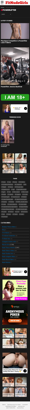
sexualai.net (21, 406)
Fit (25, 184)
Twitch (15, 214)
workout (5, 216)
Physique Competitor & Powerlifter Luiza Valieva (14, 42)
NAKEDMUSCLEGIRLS (11, 406)
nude (4, 204)
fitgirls (4, 187)
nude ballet (23, 204)
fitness (11, 187)
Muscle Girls (5, 244)
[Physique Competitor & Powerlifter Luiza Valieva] (15, 31)
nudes (4, 212)
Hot (9, 192)
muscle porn (16, 197)
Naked (24, 197)
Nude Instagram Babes (9, 256)
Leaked (11, 194)
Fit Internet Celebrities (9, 236)
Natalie (12, 202)
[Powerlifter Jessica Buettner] (15, 66)
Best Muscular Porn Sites (14, 404)
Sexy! (9, 214)
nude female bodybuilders (10, 207)
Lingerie (18, 194)
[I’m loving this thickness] (7, 131)
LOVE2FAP (25, 404)
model (25, 194)
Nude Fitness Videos (9, 250)
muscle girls (6, 197)
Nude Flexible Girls (8, 253)
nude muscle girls (22, 209)
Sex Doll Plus (20, 408)
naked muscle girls (21, 199)
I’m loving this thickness (5, 145)
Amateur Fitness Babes (9, 227)
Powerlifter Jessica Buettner (11, 87)
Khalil (4, 194)
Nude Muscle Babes (9, 259)
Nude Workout (6, 262)
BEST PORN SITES (10, 408)
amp (4, 182)
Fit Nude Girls (19, 187)
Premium (24, 212)
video (22, 214)
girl (13, 189)
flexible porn (6, 189)
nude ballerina (13, 204)
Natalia (5, 202)
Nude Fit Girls (24, 207)
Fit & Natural (7, 233)
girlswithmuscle (22, 189)
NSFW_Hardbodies (22, 202)
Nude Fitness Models (8, 209)
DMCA (4, 404)
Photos (11, 212)
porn (18, 212)
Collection (19, 184)
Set (4, 214)
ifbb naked (17, 192)
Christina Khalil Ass (8, 184)
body (15, 182)
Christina (22, 182)
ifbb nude (25, 192)
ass (10, 182)
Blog (4, 230)
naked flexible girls (8, 199)
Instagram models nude (10, 241)
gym (4, 192)
